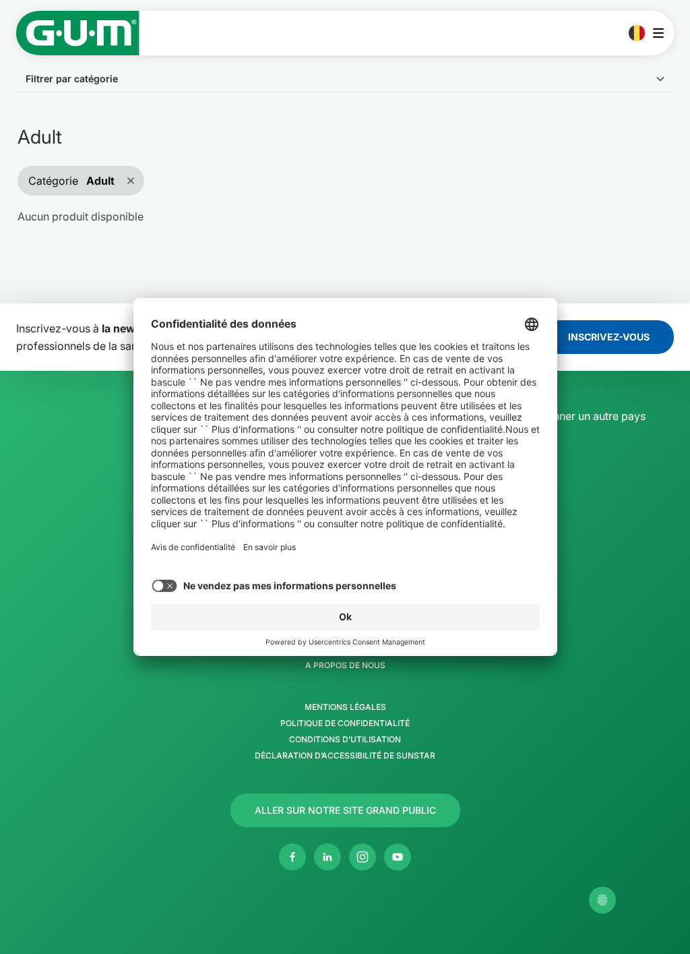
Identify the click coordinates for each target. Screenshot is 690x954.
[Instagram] (362, 856)
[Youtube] (397, 856)
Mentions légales (345, 707)
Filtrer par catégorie (72, 78)
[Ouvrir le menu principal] (662, 33)
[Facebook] (292, 856)
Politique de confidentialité (345, 723)
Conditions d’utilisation (345, 740)
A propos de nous (345, 665)
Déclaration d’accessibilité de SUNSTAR (345, 756)
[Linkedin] (327, 856)
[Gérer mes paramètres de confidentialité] (602, 900)
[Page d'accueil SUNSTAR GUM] (77, 33)
